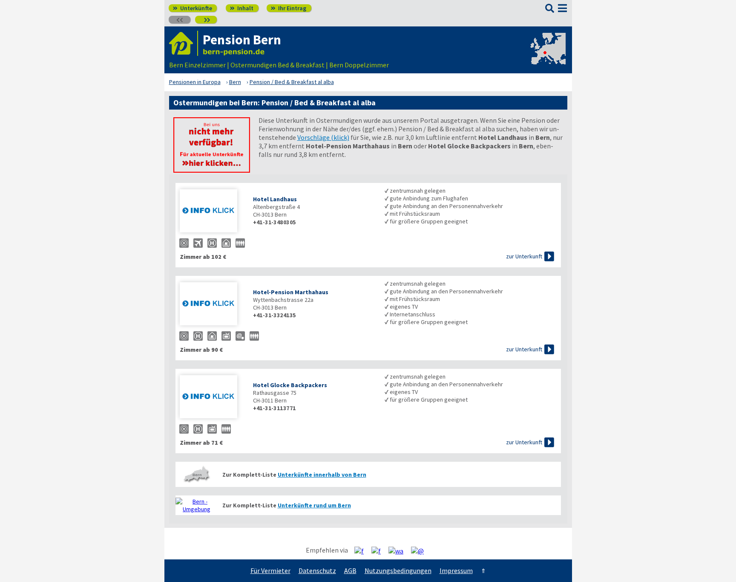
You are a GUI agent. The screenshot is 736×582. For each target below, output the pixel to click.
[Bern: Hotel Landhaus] (212, 211)
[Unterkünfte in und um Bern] (211, 170)
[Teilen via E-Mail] (420, 550)
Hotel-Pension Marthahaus (290, 292)
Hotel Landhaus (275, 199)
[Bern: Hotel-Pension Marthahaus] (212, 304)
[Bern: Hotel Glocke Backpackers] (212, 397)
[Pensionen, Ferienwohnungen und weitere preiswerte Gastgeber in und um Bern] (196, 474)
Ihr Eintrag (288, 8)
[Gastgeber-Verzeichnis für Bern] (183, 43)
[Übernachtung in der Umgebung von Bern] (196, 505)
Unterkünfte (192, 8)
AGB (350, 570)
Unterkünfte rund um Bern (314, 505)
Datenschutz (317, 570)
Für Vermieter (270, 570)
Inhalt (241, 8)
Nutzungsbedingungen (398, 570)
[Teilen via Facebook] (362, 550)
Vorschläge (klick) (323, 137)
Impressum (456, 570)
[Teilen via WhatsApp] (399, 550)
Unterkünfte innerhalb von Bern (322, 474)
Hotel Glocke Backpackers (290, 385)
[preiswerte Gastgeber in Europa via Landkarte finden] (547, 56)
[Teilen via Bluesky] (379, 550)
